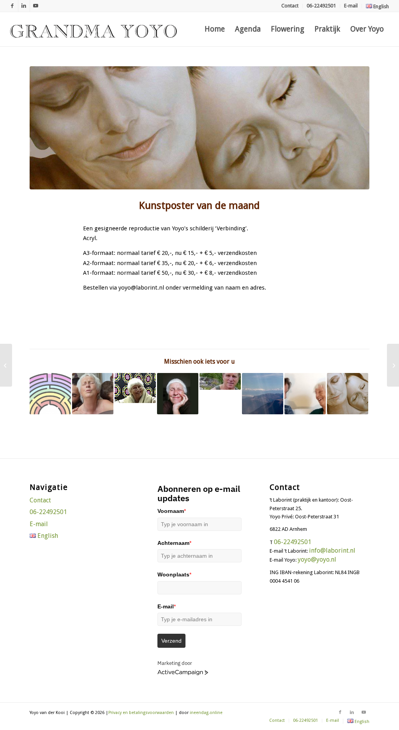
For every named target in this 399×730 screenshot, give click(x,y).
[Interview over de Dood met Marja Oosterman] (6, 365)
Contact (289, 6)
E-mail (351, 6)
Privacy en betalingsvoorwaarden (141, 712)
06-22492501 (321, 6)
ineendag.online (206, 712)
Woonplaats (174, 574)
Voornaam (171, 511)
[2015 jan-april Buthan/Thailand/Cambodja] (393, 365)
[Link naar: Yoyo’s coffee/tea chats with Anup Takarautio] (305, 393)
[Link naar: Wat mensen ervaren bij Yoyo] (135, 388)
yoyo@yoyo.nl (317, 559)
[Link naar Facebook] (12, 6)
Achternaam (174, 543)
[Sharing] (200, 127)
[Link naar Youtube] (36, 6)
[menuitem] (290, 6)
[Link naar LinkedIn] (24, 6)
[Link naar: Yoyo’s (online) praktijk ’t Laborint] (347, 393)
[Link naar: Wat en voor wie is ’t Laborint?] (50, 393)
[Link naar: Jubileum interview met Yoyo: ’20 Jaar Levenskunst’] (92, 393)
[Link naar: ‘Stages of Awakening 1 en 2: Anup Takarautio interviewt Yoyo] (220, 381)
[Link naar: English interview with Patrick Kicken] (177, 393)
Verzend (171, 641)
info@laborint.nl (332, 550)
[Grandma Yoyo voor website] (93, 29)
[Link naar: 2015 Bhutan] (262, 393)
